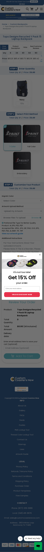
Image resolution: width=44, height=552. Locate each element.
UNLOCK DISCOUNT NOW (22, 294)
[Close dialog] (40, 254)
